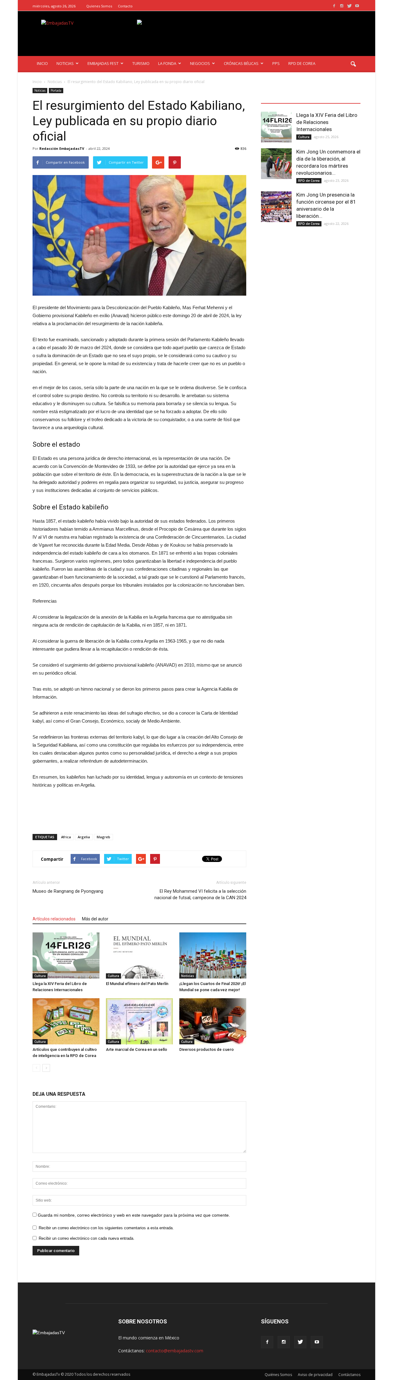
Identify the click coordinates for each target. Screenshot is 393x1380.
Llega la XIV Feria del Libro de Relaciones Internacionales (326, 122)
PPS (276, 63)
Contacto (125, 6)
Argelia (84, 837)
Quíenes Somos (99, 6)
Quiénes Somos (278, 1374)
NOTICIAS (65, 63)
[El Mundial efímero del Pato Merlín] (139, 955)
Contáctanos (349, 1374)
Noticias (39, 90)
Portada (56, 90)
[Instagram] (341, 6)
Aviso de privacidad (315, 1374)
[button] (353, 64)
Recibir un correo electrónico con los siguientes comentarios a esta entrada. (106, 1228)
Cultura (40, 976)
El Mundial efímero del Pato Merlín (137, 983)
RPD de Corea (309, 180)
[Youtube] (357, 6)
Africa (66, 837)
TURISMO (141, 63)
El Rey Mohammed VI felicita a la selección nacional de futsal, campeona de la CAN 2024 (200, 894)
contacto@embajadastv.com (174, 1351)
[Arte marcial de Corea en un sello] (139, 1021)
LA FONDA (167, 63)
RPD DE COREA (301, 63)
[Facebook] (334, 6)
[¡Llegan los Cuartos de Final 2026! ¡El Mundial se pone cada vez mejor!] (212, 955)
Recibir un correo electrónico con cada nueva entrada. (86, 1238)
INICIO (42, 63)
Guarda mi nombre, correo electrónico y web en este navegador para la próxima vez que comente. (134, 1215)
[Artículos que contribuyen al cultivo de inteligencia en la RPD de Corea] (66, 1021)
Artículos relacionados (54, 918)
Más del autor (95, 918)
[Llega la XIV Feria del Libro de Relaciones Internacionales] (66, 955)
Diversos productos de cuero (206, 1049)
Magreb (103, 837)
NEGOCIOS (200, 63)
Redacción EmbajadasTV (61, 148)
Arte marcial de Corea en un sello (136, 1049)
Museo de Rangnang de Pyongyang (68, 891)
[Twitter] (349, 6)
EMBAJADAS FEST (103, 63)
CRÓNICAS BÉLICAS (241, 63)
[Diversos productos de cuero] (212, 1021)
